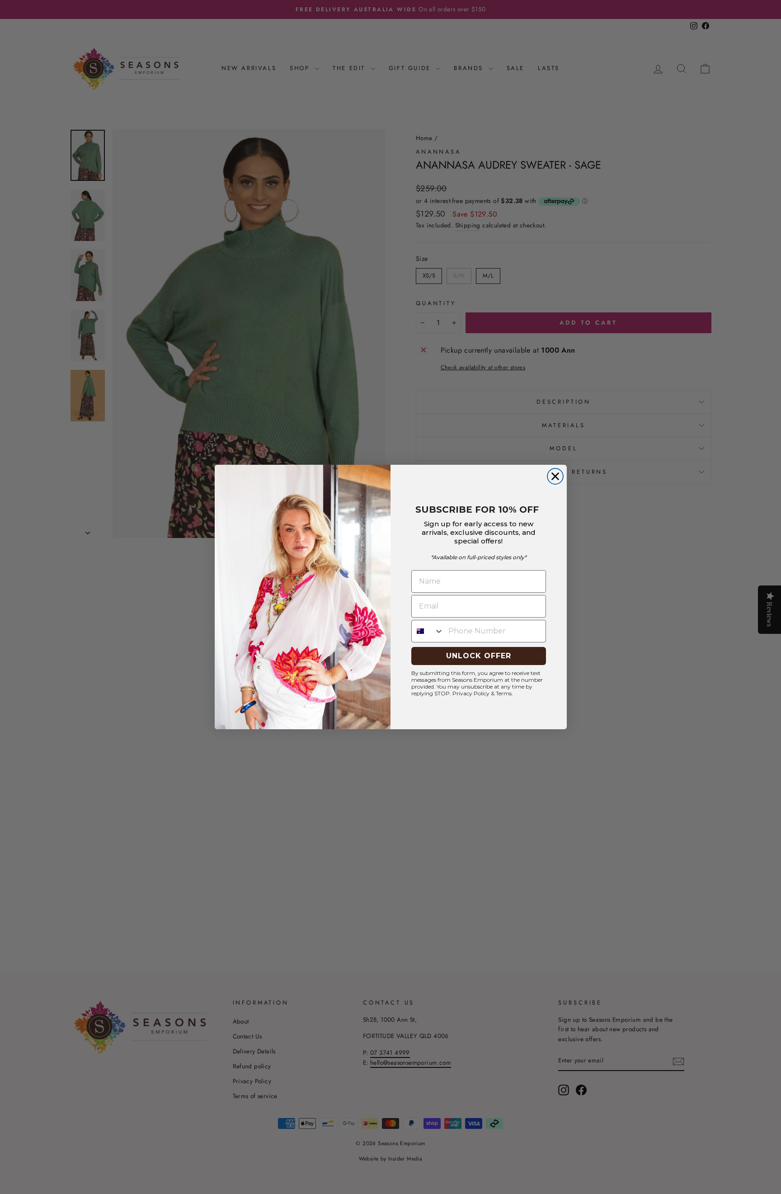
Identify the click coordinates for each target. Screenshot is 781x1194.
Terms (504, 693)
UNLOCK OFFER (478, 655)
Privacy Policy (470, 693)
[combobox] (428, 631)
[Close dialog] (555, 476)
